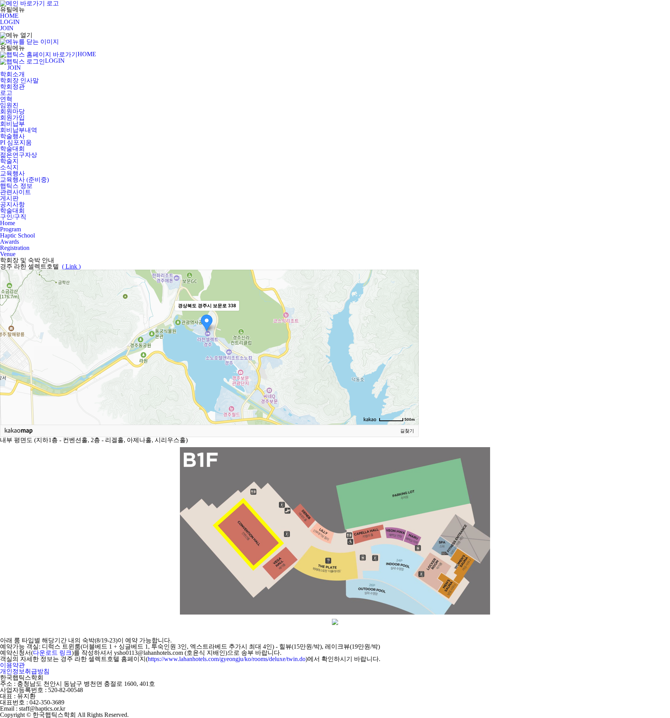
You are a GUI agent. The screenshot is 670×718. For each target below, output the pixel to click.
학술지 (9, 161)
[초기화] (409, 360)
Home (7, 223)
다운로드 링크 (52, 652)
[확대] (409, 333)
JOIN (7, 28)
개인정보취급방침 (25, 671)
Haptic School (17, 235)
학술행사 (12, 136)
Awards (9, 241)
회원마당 (12, 111)
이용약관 (12, 665)
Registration (14, 247)
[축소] (409, 346)
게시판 (9, 198)
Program (10, 229)
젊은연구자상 (18, 155)
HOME (9, 15)
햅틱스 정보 (16, 186)
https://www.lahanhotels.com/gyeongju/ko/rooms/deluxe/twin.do (227, 659)
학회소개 (12, 74)
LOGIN (10, 22)
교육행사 (12, 173)
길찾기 (407, 431)
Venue (8, 254)
